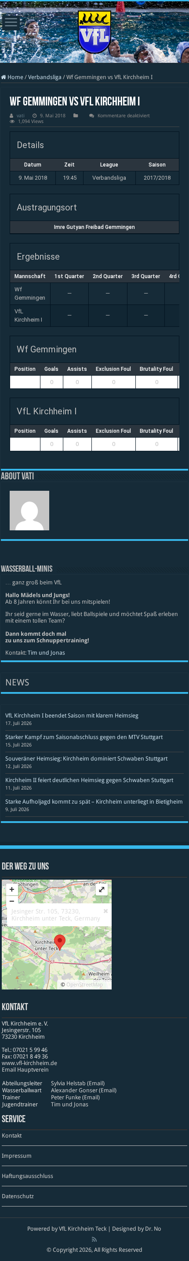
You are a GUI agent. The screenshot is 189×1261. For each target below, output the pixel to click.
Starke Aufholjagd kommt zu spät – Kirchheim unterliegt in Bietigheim (94, 801)
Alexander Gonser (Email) (83, 1090)
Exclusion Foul (113, 369)
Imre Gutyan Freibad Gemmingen (94, 227)
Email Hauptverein (25, 1069)
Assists (77, 369)
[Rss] (94, 1239)
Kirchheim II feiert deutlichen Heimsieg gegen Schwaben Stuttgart (89, 780)
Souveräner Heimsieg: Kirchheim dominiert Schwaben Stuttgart (86, 758)
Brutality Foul (156, 369)
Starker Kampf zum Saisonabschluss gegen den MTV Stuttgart (84, 737)
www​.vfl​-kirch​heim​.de (29, 1063)
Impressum (17, 1155)
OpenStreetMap (84, 985)
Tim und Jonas (46, 652)
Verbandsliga (45, 77)
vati (21, 116)
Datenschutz (18, 1196)
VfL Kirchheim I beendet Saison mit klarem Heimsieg (71, 715)
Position (25, 369)
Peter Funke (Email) (75, 1097)
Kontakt (12, 1135)
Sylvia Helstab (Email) (78, 1083)
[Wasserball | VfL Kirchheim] (94, 30)
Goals (51, 369)
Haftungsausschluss (27, 1176)
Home (14, 77)
